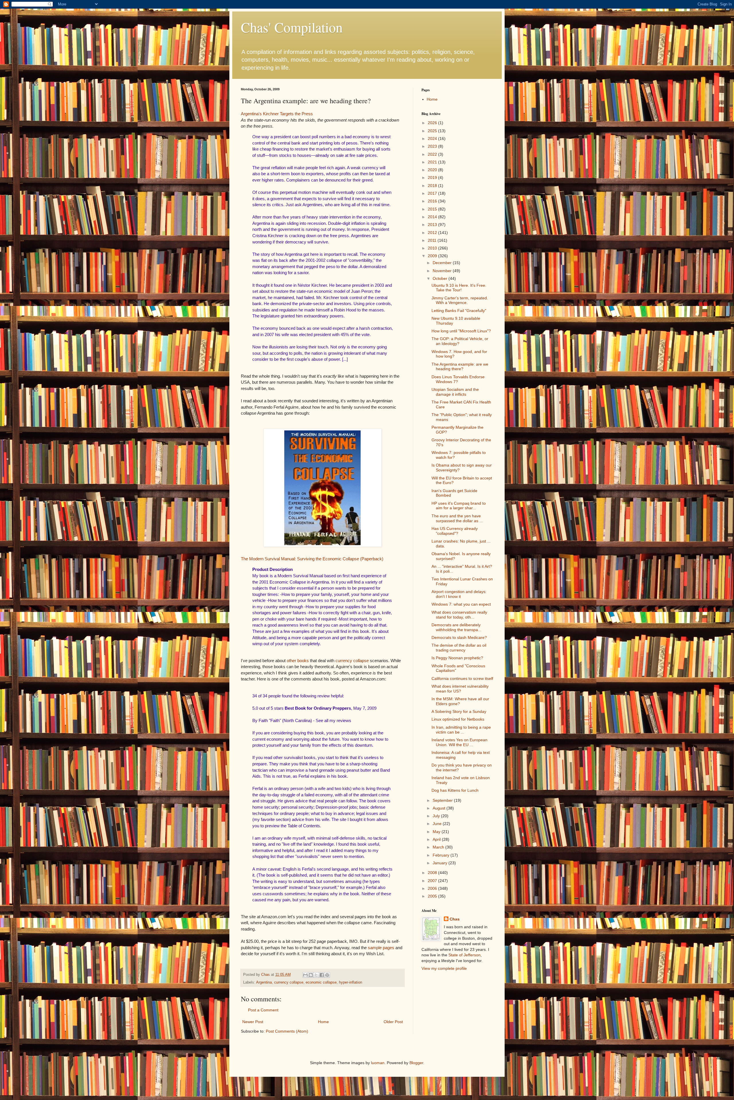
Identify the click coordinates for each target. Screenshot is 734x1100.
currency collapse (352, 660)
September (443, 800)
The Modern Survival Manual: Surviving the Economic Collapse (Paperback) (312, 558)
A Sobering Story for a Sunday (459, 711)
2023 (433, 146)
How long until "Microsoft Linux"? (461, 331)
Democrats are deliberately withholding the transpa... (456, 627)
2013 (433, 224)
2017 (433, 193)
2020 (433, 169)
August (439, 808)
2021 (433, 162)
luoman (377, 1062)
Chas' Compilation (292, 27)
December (443, 262)
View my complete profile (444, 968)
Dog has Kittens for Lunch (455, 790)
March (439, 847)
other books (298, 660)
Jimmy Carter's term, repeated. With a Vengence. (460, 300)
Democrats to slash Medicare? (459, 637)
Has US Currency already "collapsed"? (455, 531)
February (441, 855)
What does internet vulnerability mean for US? (460, 688)
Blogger (416, 1062)
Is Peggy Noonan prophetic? (457, 658)
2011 (433, 240)
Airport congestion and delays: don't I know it (459, 594)
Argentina (264, 982)
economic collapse (321, 982)
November (443, 270)
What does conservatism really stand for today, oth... (459, 614)
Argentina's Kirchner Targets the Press (277, 113)
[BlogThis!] (311, 975)
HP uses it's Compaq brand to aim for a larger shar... (459, 505)
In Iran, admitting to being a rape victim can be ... (461, 729)
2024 (433, 138)
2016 (433, 201)
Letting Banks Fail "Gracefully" (459, 310)
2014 (433, 216)
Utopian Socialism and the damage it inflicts (455, 392)
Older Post (393, 1021)
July (437, 816)
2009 (433, 255)
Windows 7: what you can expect (461, 604)
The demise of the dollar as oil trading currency (459, 647)
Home (323, 1021)
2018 (433, 185)
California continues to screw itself (462, 678)
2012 (433, 232)
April (437, 839)
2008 (433, 872)
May (437, 831)
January (440, 863)
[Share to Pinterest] (327, 975)
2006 (433, 888)
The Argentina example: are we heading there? (460, 366)
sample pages (381, 947)
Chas (455, 919)
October (440, 278)
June (438, 823)
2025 (433, 130)
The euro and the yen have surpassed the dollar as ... (457, 518)
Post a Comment (263, 1010)
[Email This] (305, 975)
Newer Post (252, 1021)
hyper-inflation (350, 982)
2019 (433, 177)
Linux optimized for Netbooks (458, 719)
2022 (433, 154)
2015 (433, 209)
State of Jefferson (464, 955)
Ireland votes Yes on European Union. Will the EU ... (459, 742)
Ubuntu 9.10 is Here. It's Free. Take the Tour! (459, 287)
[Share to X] (316, 975)
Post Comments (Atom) (287, 1031)
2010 (433, 248)
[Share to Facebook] (322, 975)
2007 (433, 880)
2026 (433, 122)
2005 (433, 896)
